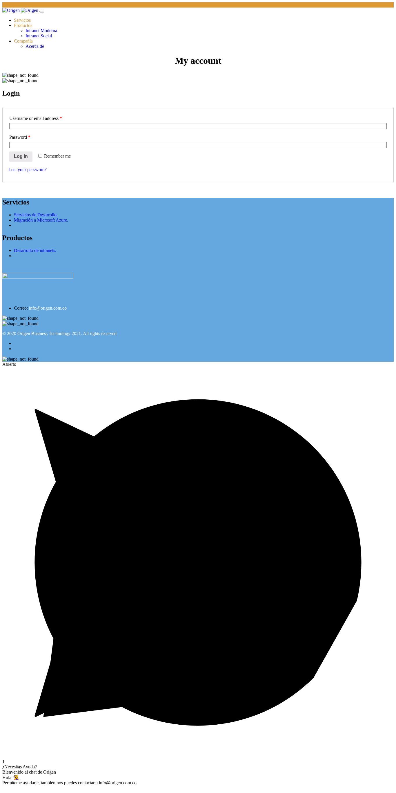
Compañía (23, 41)
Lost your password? (27, 169)
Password (19, 137)
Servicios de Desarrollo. (36, 214)
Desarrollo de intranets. (35, 250)
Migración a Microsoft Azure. (41, 220)
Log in (21, 156)
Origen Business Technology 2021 (49, 333)
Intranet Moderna (41, 30)
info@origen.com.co (48, 308)
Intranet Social (39, 35)
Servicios (22, 20)
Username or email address (35, 118)
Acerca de (35, 46)
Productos (23, 25)
